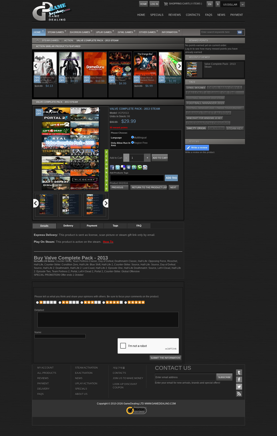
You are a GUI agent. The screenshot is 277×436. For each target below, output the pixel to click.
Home (143, 4)
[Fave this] (139, 166)
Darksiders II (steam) (69, 78)
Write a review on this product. (200, 152)
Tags (115, 225)
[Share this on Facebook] (112, 166)
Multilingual (140, 137)
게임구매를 (119, 367)
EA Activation (83, 373)
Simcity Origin (196, 128)
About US (81, 394)
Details (44, 225)
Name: (38, 332)
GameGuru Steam (93, 78)
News (78, 378)
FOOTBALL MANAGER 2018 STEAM (205, 98)
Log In (154, 4)
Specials (81, 388)
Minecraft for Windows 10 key (204, 118)
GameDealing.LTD (133, 403)
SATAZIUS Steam (167, 78)
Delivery (68, 225)
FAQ (138, 225)
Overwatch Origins (208, 123)
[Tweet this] (117, 166)
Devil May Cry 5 (224, 88)
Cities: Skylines (196, 88)
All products (46, 373)
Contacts (119, 373)
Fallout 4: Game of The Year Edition (212, 93)
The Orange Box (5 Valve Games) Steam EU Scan (144, 80)
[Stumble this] (134, 166)
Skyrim (216, 128)
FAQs (40, 394)
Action (68, 40)
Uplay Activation (86, 383)
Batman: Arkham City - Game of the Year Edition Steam (45, 80)
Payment (92, 225)
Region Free (141, 142)
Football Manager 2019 (205, 103)
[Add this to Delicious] (123, 166)
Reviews (194, 141)
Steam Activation (86, 367)
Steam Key (235, 128)
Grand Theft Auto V (208, 113)
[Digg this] (128, 166)
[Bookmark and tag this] (145, 166)
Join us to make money (128, 378)
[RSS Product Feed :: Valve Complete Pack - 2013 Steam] (239, 394)
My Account (45, 367)
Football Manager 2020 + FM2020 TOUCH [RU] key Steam (214, 108)
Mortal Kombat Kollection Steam (117, 79)
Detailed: (39, 310)
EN (209, 4)
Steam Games (50, 40)
